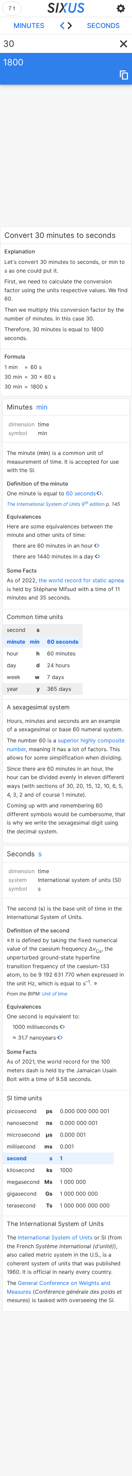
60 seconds (81, 493)
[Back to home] (66, 8)
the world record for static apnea (81, 580)
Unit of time (54, 993)
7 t (11, 8)
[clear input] (123, 43)
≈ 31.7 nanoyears (34, 1037)
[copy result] (124, 75)
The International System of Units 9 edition (56, 504)
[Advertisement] (66, 155)
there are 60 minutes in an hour (53, 545)
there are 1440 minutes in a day (53, 556)
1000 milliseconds (35, 1026)
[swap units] (66, 25)
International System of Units (55, 1237)
